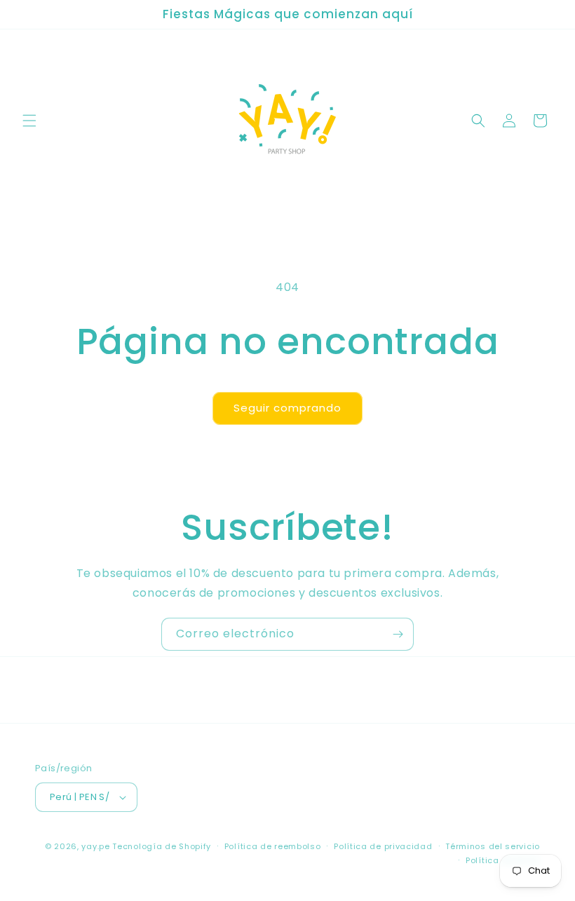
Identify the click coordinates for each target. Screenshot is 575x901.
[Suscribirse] (397, 634)
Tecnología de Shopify (161, 846)
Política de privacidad (383, 846)
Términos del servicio (492, 846)
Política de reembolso (272, 846)
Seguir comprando (287, 407)
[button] (29, 120)
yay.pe (95, 846)
